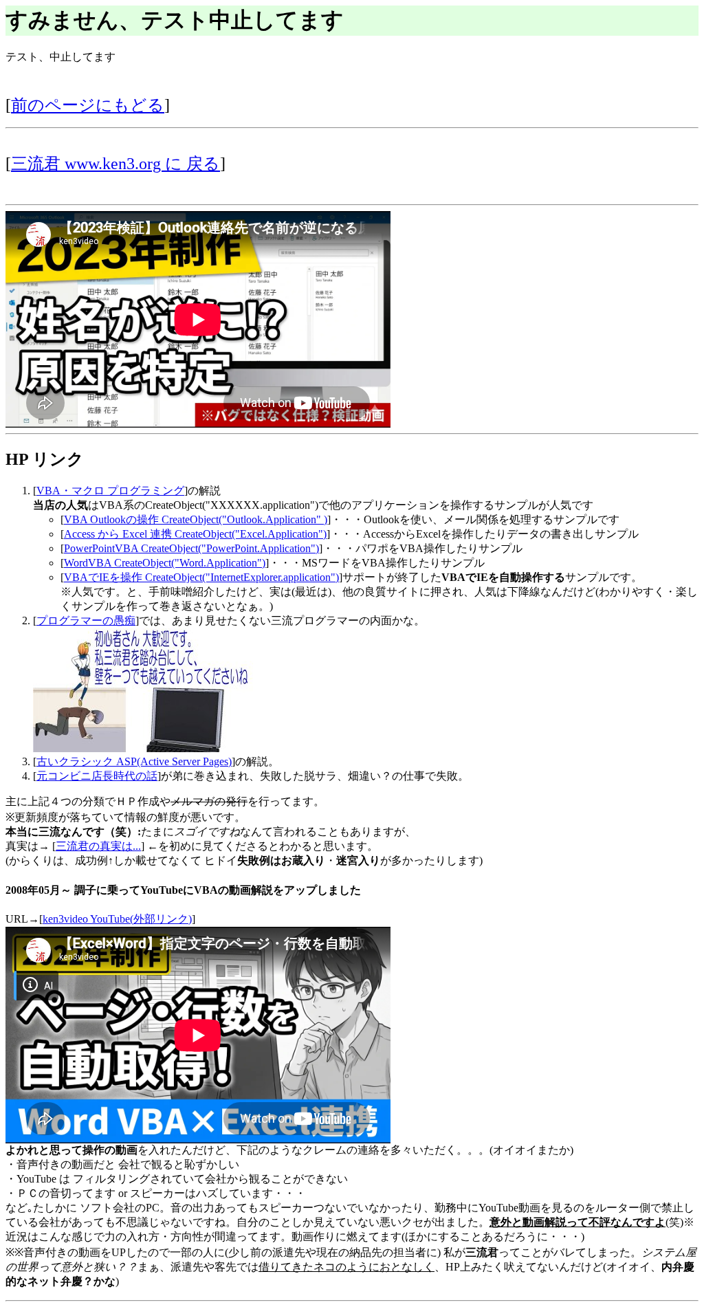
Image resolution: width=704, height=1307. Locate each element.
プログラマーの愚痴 (85, 620)
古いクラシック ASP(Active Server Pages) (134, 761)
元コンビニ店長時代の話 (96, 776)
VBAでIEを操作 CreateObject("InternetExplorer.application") (201, 577)
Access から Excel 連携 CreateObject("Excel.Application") (195, 534)
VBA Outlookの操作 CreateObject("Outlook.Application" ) (195, 519)
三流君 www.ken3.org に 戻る (115, 164)
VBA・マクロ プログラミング (110, 490)
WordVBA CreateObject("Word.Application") (164, 563)
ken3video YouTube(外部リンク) (117, 919)
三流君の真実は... (98, 846)
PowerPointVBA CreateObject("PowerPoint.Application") (191, 548)
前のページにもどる (87, 105)
